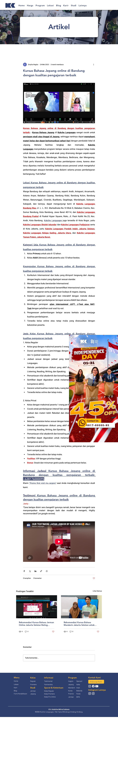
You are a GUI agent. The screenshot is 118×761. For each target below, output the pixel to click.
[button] (71, 337)
